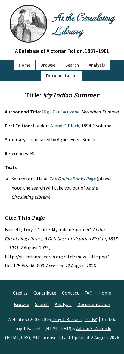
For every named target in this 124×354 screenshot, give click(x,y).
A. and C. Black (64, 126)
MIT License (44, 337)
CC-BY (91, 319)
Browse (47, 65)
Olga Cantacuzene (60, 112)
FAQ (89, 293)
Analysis (97, 65)
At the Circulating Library (83, 24)
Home (24, 65)
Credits (20, 293)
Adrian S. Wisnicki (93, 328)
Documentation (62, 75)
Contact (70, 293)
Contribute (44, 293)
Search (72, 65)
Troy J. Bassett (67, 319)
